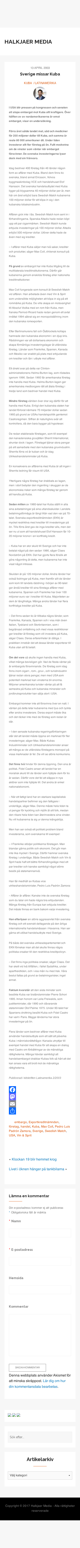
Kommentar (18, 1306)
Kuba (28, 83)
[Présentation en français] (18, 1415)
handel (25, 1126)
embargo (20, 1122)
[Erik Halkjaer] (40, 93)
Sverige (37, 1131)
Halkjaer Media (28, 41)
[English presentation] (9, 1415)
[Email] (40, 1103)
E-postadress (22, 1249)
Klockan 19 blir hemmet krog (34, 1159)
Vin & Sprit (24, 1135)
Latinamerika (45, 83)
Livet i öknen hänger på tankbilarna (36, 1169)
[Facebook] (40, 1089)
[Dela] (40, 1110)
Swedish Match (55, 1131)
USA (12, 1135)
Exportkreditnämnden (44, 1122)
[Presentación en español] (14, 1415)
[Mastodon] (40, 1096)
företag (14, 1126)
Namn (16, 1221)
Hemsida (16, 1278)
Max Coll (47, 1126)
